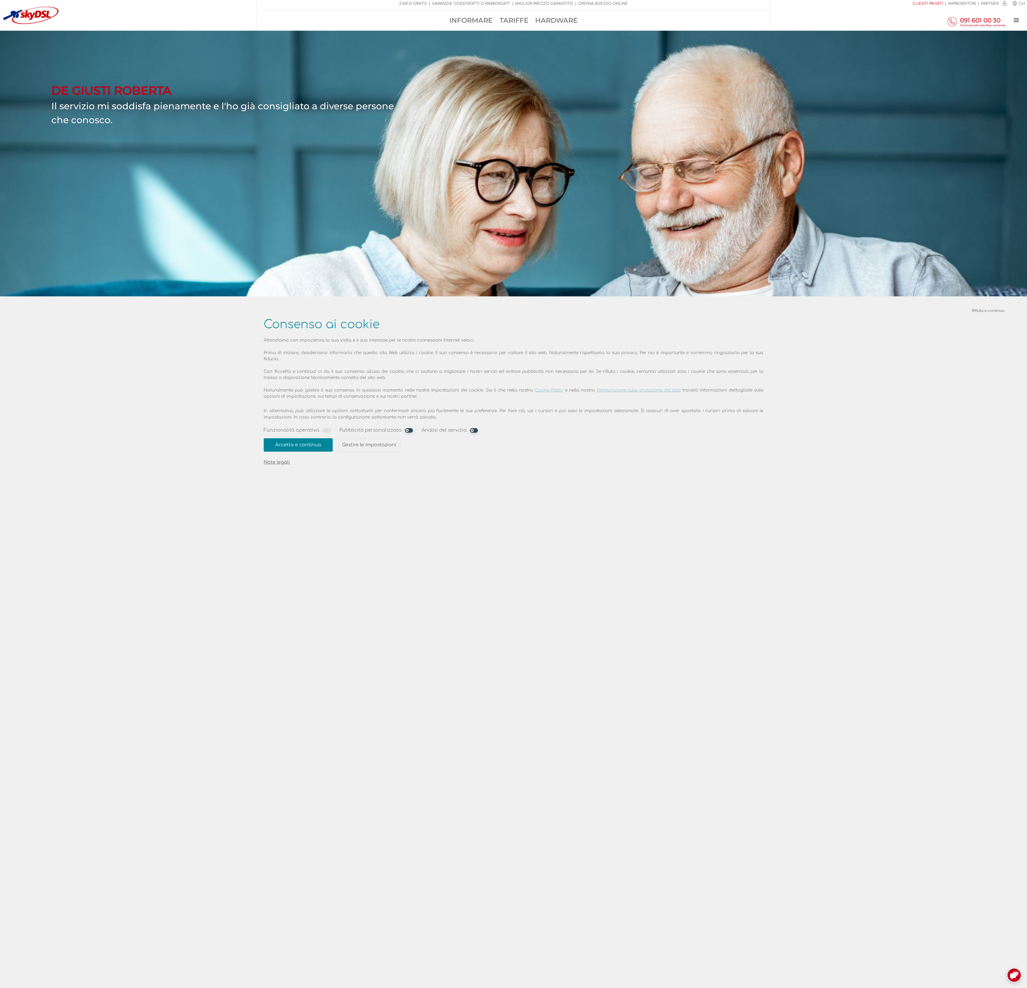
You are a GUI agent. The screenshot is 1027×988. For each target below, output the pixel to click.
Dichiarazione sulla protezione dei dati (639, 390)
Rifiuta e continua (988, 311)
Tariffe (514, 20)
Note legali (277, 462)
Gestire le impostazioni (369, 444)
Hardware (556, 20)
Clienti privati (928, 4)
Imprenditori (962, 4)
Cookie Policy (549, 390)
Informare (471, 20)
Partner (990, 4)
